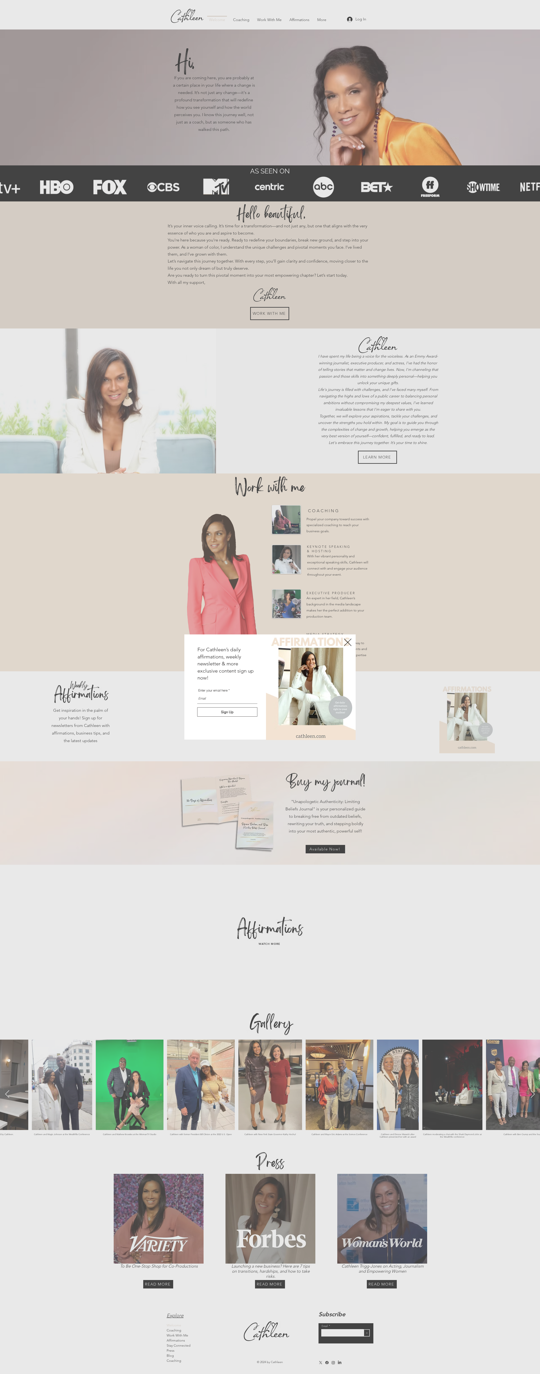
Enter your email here (213, 690)
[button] (347, 642)
